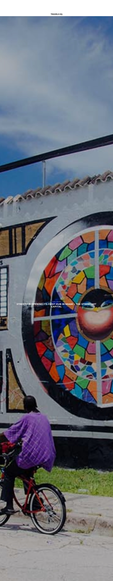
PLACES (53, 301)
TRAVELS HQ (56, 14)
